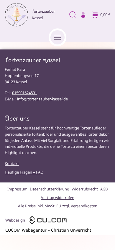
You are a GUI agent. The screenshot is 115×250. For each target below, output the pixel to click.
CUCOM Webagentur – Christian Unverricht (48, 230)
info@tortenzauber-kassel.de (42, 99)
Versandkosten (84, 206)
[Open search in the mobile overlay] (72, 15)
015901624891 (24, 92)
